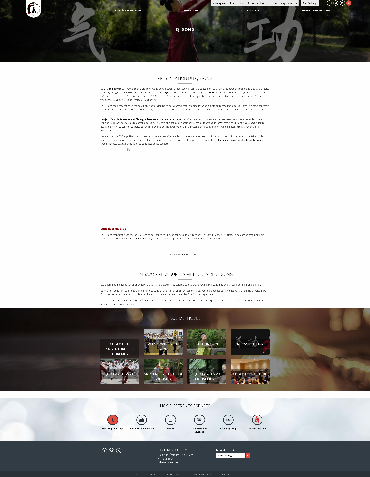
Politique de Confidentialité (201, 474)
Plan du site (153, 474)
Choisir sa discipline (258, 3)
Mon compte (237, 3)
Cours (274, 3)
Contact (225, 474)
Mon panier (220, 3)
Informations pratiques (316, 10)
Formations (191, 10)
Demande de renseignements (186, 254)
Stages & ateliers (289, 3)
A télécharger (311, 3)
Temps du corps (250, 10)
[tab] (349, 3)
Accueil (136, 474)
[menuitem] (127, 10)
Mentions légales (174, 474)
